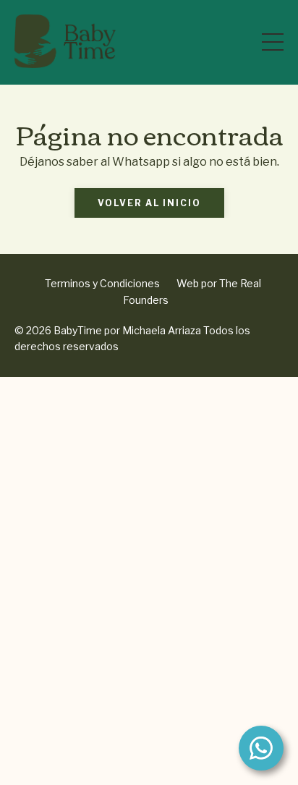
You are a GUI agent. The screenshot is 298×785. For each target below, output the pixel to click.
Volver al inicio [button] (149, 203)
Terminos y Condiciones (102, 283)
